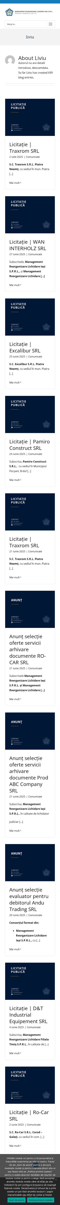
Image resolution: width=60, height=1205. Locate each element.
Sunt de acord (16, 1200)
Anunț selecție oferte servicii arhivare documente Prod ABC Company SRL (28, 774)
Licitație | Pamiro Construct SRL (29, 444)
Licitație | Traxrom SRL (24, 147)
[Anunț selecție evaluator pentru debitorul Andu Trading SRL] (30, 862)
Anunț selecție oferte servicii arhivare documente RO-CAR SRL (27, 649)
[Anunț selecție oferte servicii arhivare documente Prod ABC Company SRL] (30, 731)
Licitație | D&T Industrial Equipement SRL (28, 1015)
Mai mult (14, 182)
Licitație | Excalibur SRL (24, 347)
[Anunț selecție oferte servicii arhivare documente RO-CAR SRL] (30, 609)
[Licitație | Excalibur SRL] (30, 317)
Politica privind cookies (40, 1200)
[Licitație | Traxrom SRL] (30, 117)
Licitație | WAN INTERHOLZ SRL (27, 245)
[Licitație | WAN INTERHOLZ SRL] (30, 215)
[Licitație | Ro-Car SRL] (30, 1085)
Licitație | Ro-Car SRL (29, 1115)
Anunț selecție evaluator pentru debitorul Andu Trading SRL (28, 899)
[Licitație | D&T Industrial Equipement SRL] (30, 981)
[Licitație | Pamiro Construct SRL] (30, 414)
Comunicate (33, 156)
